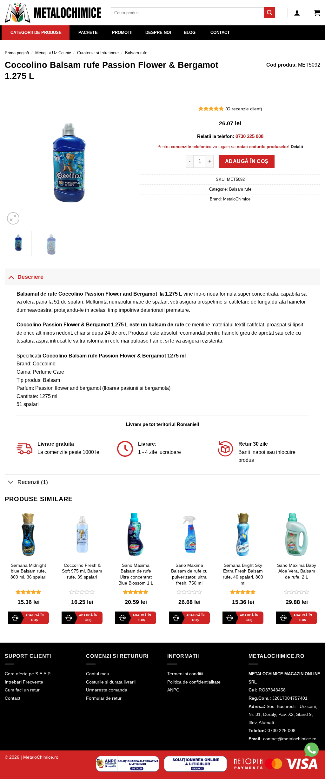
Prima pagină (17, 52)
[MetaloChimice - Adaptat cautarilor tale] (53, 13)
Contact (12, 698)
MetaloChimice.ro (40, 757)
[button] (317, 13)
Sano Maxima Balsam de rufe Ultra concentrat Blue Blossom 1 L (135, 574)
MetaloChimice (236, 199)
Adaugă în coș (247, 161)
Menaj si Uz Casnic (53, 52)
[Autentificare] (297, 13)
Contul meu (97, 673)
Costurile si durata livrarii (111, 681)
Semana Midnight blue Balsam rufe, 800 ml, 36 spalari (28, 571)
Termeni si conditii (185, 673)
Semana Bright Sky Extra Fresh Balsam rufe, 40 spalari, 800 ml (243, 574)
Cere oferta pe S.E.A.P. (28, 673)
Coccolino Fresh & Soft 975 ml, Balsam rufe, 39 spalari (82, 571)
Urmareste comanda (106, 689)
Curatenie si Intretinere (98, 52)
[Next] (120, 163)
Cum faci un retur (22, 689)
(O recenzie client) (243, 108)
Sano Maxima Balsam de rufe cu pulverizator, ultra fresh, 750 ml (189, 574)
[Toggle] (11, 277)
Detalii (297, 146)
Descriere (30, 277)
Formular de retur (104, 698)
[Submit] (269, 12)
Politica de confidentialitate (194, 681)
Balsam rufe (136, 52)
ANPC (173, 689)
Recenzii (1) (32, 482)
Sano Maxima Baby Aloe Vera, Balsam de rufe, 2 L (296, 571)
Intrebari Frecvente (24, 681)
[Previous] (15, 163)
